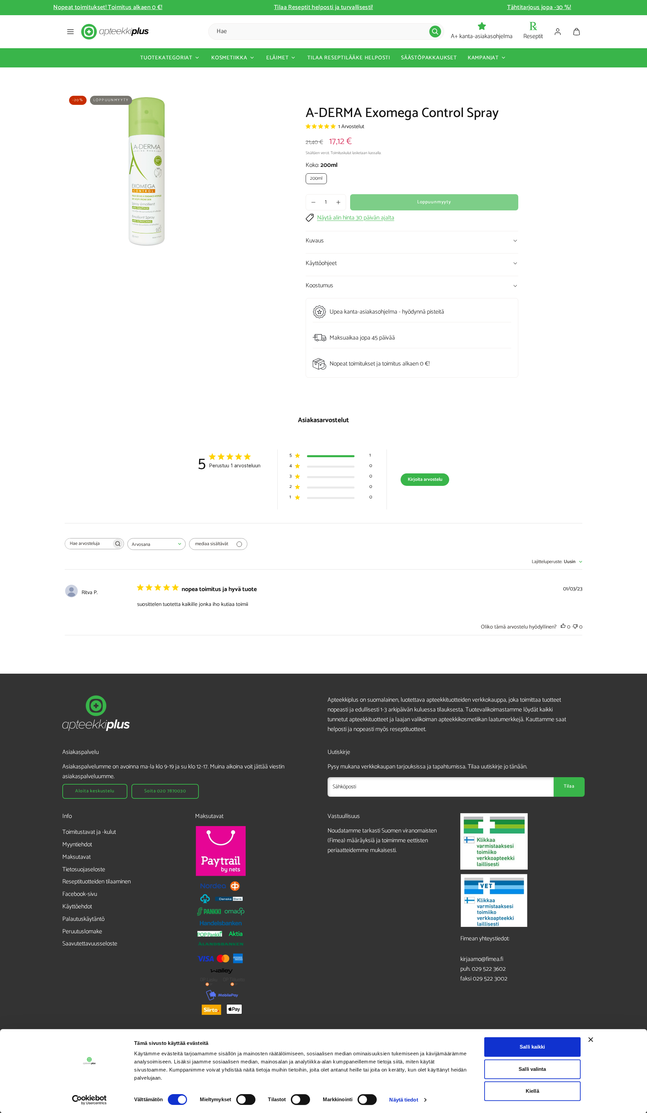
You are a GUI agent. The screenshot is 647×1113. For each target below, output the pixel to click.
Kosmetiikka (229, 57)
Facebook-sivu (79, 894)
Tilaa (569, 786)
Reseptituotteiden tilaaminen (96, 882)
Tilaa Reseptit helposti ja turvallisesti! (323, 7)
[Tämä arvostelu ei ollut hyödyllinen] (575, 627)
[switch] (245, 1099)
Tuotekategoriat (166, 57)
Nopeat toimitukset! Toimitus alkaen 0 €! (107, 7)
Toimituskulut (341, 153)
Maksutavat (76, 857)
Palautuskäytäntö (83, 919)
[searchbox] (88, 543)
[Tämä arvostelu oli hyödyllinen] (563, 627)
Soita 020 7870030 (165, 791)
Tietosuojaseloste (83, 870)
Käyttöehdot (77, 907)
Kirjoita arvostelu (425, 480)
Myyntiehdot (77, 845)
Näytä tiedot (403, 1100)
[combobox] (156, 544)
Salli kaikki (532, 1047)
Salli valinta (532, 1069)
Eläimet (277, 57)
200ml (316, 178)
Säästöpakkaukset (429, 57)
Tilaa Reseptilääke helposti (348, 57)
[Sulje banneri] (590, 1039)
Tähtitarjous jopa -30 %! (539, 7)
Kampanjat (483, 57)
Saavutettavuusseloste (89, 944)
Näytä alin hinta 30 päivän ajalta (355, 218)
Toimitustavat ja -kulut (89, 832)
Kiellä (532, 1091)
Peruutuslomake (82, 932)
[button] (70, 32)
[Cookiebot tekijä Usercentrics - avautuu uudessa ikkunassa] (89, 1100)
